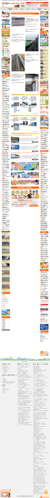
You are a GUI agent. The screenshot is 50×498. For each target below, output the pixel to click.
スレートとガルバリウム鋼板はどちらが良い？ (44, 130)
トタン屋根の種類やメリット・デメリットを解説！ (40, 400)
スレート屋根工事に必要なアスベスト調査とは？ (6, 225)
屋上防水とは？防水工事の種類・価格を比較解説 (6, 113)
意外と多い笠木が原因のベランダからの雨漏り (6, 98)
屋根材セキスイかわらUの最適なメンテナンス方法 (44, 187)
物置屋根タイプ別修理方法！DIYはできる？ (44, 272)
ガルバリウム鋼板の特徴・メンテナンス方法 (39, 441)
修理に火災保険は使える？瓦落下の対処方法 (44, 205)
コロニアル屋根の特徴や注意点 (43, 175)
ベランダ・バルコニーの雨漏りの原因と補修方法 (6, 116)
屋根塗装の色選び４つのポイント (43, 217)
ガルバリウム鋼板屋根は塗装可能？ (44, 136)
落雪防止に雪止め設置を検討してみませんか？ (24, 413)
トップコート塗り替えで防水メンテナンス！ (6, 227)
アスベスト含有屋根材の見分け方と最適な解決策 (6, 167)
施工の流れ (27, 9)
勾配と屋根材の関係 (5, 157)
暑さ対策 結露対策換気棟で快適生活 (5, 153)
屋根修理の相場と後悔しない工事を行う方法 (44, 157)
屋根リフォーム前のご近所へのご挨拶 (44, 238)
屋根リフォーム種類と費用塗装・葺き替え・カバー (44, 169)
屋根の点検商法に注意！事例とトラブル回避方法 (44, 250)
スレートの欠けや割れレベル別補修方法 (44, 173)
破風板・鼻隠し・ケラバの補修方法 (38, 407)
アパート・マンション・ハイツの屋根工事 (23, 388)
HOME (12, 11)
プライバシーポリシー (6, 303)
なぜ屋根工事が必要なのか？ (44, 153)
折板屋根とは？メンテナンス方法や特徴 (44, 179)
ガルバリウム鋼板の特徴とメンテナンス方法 (6, 199)
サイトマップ (4, 307)
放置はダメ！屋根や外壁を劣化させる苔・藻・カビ (40, 475)
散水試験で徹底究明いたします (22, 380)
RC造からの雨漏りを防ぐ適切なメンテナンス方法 (6, 209)
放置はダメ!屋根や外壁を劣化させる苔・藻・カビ (6, 182)
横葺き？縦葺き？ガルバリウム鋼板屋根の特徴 (44, 144)
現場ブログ (14, 11)
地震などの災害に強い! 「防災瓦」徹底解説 (44, 213)
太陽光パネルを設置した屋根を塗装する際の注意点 (24, 422)
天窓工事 (45, 77)
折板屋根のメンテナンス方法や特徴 (38, 401)
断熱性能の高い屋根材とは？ (5, 218)
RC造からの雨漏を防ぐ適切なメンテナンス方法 (39, 443)
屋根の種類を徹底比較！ (43, 167)
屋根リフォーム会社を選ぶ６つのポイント (44, 197)
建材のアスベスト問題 (36, 440)
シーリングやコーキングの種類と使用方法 (6, 131)
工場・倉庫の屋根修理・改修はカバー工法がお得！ (44, 276)
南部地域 (3, 320)
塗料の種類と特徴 (36, 372)
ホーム (5, 9)
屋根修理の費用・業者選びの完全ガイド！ (6, 81)
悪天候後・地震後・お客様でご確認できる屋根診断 (40, 370)
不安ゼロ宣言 (4, 369)
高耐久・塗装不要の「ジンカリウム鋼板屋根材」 (40, 442)
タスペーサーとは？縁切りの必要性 (5, 102)
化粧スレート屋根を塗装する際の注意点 (44, 183)
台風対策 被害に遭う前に (21, 381)
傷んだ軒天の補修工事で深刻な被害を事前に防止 (6, 100)
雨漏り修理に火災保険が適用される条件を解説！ (44, 225)
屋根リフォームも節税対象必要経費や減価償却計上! (44, 294)
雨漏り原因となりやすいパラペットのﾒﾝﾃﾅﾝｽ (6, 109)
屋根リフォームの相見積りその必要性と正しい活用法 (44, 236)
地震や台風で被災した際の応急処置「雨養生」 (6, 135)
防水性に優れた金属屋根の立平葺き (38, 469)
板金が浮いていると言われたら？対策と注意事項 (44, 252)
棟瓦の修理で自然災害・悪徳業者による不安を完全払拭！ (41, 418)
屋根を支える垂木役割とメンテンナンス (6, 205)
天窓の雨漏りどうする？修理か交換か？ (6, 216)
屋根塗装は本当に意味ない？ (5, 83)
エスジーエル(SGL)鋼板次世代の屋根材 (6, 196)
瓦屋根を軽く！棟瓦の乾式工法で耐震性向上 (39, 434)
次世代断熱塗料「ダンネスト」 (43, 219)
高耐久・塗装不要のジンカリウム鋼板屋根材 (6, 201)
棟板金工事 (45, 70)
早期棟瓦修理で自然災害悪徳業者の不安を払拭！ (6, 124)
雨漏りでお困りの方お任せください (22, 371)
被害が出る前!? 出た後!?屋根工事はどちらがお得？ (44, 244)
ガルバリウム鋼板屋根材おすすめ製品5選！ (44, 142)
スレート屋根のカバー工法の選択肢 (44, 171)
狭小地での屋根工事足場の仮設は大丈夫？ (44, 191)
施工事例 (16, 9)
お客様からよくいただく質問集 (37, 373)
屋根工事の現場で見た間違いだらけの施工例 (44, 215)
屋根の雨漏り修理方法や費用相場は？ (6, 207)
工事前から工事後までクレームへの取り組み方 (44, 240)
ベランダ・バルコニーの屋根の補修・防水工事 (24, 385)
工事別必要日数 (43, 195)
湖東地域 (3, 325)
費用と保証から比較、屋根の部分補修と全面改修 (44, 161)
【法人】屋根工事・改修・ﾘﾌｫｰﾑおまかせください (44, 292)
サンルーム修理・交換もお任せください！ (44, 274)
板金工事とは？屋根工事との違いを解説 (6, 88)
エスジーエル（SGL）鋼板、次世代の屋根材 (39, 468)
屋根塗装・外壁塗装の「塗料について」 (38, 371)
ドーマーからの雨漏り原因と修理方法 (6, 214)
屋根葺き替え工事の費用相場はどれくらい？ (44, 159)
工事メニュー (34, 9)
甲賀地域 (3, 322)
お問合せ (4, 305)
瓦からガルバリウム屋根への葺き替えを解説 (44, 134)
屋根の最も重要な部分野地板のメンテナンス (6, 172)
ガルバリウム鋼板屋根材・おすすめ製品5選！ (39, 383)
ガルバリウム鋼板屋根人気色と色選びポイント (44, 140)
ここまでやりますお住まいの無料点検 (39, 9)
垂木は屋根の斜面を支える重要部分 (22, 404)
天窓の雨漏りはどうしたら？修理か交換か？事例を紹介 (40, 408)
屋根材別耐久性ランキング (5, 178)
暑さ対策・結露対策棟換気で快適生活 (38, 428)
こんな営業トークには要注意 (44, 246)
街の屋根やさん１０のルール (6, 368)
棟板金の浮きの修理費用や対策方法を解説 (6, 90)
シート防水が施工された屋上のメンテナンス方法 (6, 107)
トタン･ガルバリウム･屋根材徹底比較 (6, 192)
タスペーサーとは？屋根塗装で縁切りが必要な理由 (40, 412)
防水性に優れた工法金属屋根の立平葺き (5, 133)
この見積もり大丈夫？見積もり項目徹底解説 (44, 242)
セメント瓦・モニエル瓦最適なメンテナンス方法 (6, 120)
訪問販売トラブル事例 (44, 248)
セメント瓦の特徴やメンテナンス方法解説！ (6, 118)
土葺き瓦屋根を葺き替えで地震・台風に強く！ (6, 122)
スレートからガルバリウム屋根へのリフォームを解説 (44, 132)
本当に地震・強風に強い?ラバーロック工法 (6, 137)
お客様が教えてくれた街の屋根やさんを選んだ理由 (9, 381)
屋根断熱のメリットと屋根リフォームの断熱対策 (6, 220)
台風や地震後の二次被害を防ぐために (44, 207)
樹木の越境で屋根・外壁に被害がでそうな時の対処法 (44, 256)
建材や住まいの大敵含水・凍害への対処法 (6, 155)
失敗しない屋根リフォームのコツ (44, 155)
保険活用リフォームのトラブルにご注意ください (44, 258)
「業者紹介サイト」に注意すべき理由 (44, 260)
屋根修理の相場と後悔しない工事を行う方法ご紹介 (24, 395)
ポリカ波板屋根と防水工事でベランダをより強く (44, 278)
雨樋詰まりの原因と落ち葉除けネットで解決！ (44, 282)
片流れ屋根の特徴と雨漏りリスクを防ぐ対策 (6, 145)
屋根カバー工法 (46, 53)
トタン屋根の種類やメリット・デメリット (44, 177)
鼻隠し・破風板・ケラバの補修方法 (6, 94)
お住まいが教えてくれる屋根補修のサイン (44, 163)
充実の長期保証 (5, 371)
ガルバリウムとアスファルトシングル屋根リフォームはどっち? (6, 189)
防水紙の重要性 (5, 170)
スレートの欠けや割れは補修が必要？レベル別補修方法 (40, 399)
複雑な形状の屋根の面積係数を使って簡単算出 (6, 141)
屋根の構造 (4, 92)
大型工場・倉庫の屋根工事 (21, 387)
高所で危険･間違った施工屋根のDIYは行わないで (6, 203)
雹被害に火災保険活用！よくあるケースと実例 (44, 227)
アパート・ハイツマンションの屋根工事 (44, 288)
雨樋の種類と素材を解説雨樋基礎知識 (6, 223)
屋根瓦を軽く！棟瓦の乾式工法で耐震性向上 (44, 209)
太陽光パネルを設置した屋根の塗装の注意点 (44, 181)
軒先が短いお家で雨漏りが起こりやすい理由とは (6, 165)
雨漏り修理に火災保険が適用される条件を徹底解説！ (40, 493)
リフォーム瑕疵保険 (5, 370)
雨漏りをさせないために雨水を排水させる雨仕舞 (6, 159)
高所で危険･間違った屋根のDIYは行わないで (39, 444)
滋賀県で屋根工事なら (6, 301)
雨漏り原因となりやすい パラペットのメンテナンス (24, 408)
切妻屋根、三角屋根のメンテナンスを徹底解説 (6, 147)
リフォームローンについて (21, 399)
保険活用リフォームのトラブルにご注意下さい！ (40, 471)
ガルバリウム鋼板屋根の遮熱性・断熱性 (44, 138)
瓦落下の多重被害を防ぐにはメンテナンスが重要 (44, 203)
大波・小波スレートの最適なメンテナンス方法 (6, 126)
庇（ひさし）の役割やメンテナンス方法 (6, 212)
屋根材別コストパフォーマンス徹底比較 (6, 176)
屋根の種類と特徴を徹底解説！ (5, 78)
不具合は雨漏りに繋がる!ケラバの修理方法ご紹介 (6, 96)
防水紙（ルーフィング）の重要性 (38, 459)
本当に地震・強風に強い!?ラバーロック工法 (39, 478)
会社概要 (45, 9)
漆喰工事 (45, 57)
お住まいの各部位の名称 (6, 79)
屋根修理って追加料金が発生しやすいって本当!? (44, 254)
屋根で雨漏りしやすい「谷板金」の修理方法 (6, 161)
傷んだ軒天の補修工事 (36, 451)
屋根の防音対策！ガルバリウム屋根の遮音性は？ (44, 148)
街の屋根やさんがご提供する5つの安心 (10, 9)
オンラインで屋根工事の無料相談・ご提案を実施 (44, 234)
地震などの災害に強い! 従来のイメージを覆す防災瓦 (40, 436)
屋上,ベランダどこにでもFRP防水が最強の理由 (6, 111)
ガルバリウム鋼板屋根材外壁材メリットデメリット (44, 146)
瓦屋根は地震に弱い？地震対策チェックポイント (44, 211)
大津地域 (3, 319)
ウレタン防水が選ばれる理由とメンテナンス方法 (6, 105)
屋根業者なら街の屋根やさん (6, 389)
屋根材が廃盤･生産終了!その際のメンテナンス (6, 184)
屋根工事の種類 (44, 47)
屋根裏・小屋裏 (5, 151)
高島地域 (3, 326)
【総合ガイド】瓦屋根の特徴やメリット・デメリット (40, 393)
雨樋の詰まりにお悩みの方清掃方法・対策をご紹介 (44, 280)
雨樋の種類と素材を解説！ (21, 421)
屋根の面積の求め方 (5, 139)
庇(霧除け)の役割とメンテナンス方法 (5, 129)
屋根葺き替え (46, 50)
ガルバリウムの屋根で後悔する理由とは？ (6, 194)
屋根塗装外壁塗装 (45, 74)
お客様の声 (22, 9)
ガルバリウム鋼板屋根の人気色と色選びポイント (40, 391)
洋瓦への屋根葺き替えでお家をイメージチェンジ (6, 187)
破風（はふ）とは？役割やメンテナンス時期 (6, 229)
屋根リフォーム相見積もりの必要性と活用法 (23, 397)
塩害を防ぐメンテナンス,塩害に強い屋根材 (6, 180)
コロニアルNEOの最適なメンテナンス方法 (44, 189)
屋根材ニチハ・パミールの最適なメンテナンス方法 (44, 185)
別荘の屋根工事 (20, 389)
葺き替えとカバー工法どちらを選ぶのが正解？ (44, 165)
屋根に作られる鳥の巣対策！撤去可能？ (44, 284)
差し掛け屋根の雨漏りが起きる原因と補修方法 (6, 149)
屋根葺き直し (46, 67)
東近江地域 (4, 323)
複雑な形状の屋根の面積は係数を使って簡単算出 (40, 426)
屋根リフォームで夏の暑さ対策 (22, 386)
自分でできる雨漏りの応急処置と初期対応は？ (44, 223)
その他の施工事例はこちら (36, 113)
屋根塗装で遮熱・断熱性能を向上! (44, 221)
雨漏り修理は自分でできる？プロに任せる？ (6, 86)
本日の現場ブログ (5, 380)
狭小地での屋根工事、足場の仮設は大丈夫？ (39, 380)
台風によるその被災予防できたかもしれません (44, 201)
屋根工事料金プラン (20, 369)
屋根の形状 (4, 143)
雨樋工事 (45, 60)
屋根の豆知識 (4, 174)
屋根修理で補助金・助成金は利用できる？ (44, 229)
